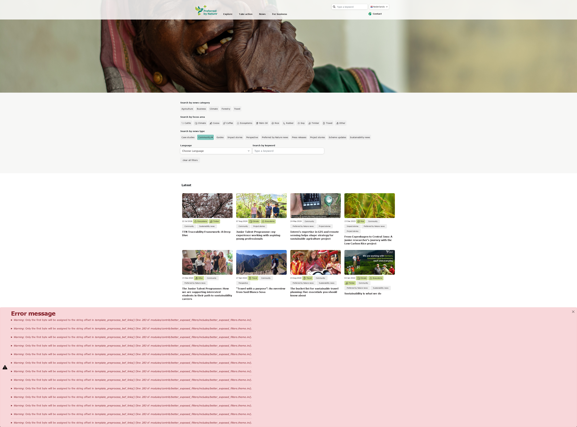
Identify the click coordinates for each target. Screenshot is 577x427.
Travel (237, 109)
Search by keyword (264, 145)
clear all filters (190, 160)
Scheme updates (337, 137)
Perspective (252, 137)
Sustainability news (360, 137)
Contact (377, 13)
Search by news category (195, 102)
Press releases (299, 137)
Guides (220, 137)
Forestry (226, 109)
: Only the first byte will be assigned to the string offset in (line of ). (133, 319)
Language (186, 145)
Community (204, 137)
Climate (214, 109)
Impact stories (235, 137)
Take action (245, 14)
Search (334, 6)
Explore (227, 14)
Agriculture (187, 109)
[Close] (573, 311)
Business (201, 109)
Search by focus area (192, 117)
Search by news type (192, 131)
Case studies (188, 137)
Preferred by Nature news (275, 137)
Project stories (317, 137)
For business (279, 14)
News (262, 14)
